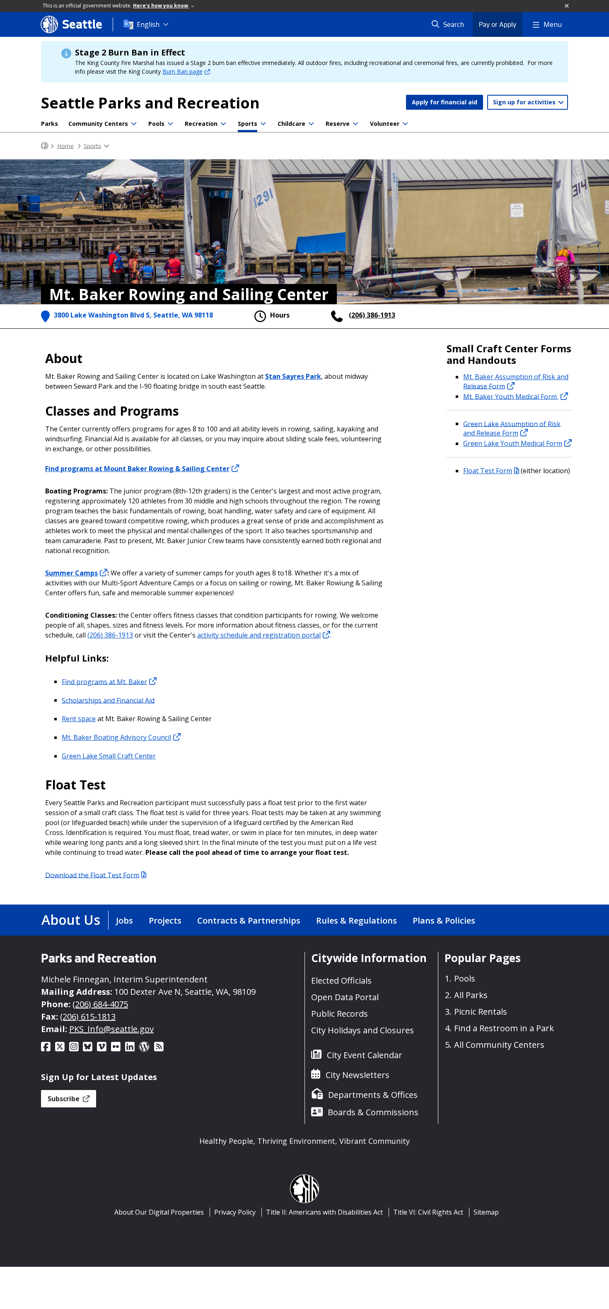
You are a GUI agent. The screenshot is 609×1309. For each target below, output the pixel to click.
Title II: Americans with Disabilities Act (324, 1212)
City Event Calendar (364, 1055)
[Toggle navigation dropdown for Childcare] (311, 124)
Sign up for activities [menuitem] (525, 102)
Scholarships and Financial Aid (108, 700)
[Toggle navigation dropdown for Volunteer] (405, 124)
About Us (70, 920)
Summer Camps (71, 573)
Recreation (201, 124)
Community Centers (98, 124)
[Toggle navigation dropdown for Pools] (170, 124)
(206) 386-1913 (372, 315)
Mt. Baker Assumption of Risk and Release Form (515, 381)
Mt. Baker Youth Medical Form (510, 396)
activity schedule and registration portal (259, 635)
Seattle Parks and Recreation (150, 103)
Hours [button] (280, 315)
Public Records (339, 1013)
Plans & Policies (444, 920)
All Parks (471, 995)
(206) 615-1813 (88, 1016)
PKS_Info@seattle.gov (111, 1029)
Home (65, 145)
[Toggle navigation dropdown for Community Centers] (134, 124)
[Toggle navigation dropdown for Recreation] (223, 124)
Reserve (338, 124)
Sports (247, 124)
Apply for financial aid (444, 102)
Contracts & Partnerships (248, 920)
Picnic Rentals (480, 1011)
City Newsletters (357, 1074)
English (148, 24)
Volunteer (384, 124)
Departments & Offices (373, 1094)
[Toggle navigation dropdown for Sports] (263, 124)
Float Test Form (487, 470)
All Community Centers (499, 1044)
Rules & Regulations (356, 920)
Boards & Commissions (373, 1112)
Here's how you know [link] (161, 5)
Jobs (124, 920)
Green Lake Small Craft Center (109, 755)
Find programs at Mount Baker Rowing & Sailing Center (137, 468)
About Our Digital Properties (159, 1212)
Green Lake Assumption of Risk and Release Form (512, 428)
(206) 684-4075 (100, 1004)
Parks (49, 124)
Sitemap (486, 1212)
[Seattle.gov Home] (44, 146)
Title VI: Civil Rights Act (428, 1212)
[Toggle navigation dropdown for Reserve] (355, 124)
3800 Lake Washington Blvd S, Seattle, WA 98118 (133, 315)
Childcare (291, 124)
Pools (156, 124)
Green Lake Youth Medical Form (512, 443)
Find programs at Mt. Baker (104, 681)
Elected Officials (341, 980)
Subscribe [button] (64, 1098)
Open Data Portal (345, 997)
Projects (165, 920)
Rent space (79, 718)
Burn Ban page (182, 71)
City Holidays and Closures (362, 1030)
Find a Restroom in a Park (504, 1028)
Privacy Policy (235, 1212)
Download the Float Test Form (92, 874)
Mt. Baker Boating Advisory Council (116, 737)
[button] (567, 6)
